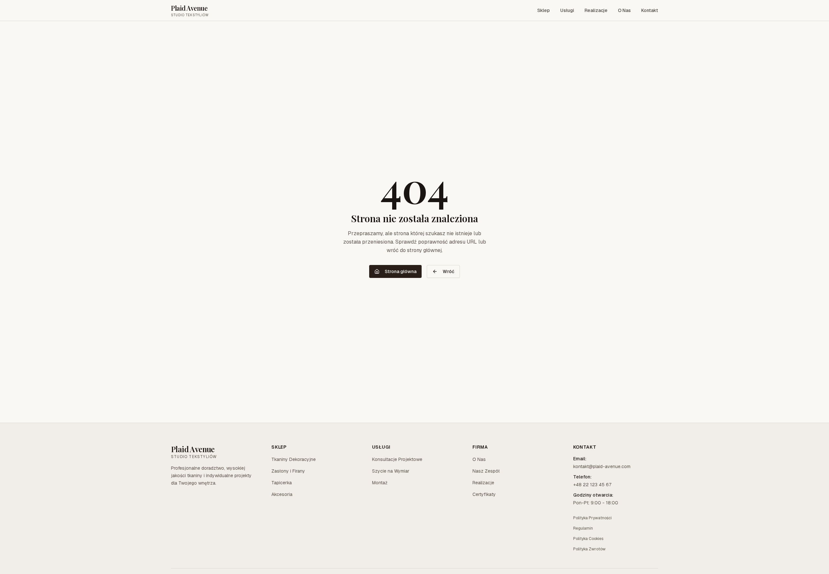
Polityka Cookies (588, 538)
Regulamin (583, 528)
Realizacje (596, 10)
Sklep (543, 10)
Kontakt (649, 10)
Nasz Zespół (486, 471)
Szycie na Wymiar (390, 471)
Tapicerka (281, 483)
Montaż (380, 483)
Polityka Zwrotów (589, 549)
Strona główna (400, 271)
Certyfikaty (484, 494)
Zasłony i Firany (288, 471)
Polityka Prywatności (592, 518)
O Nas (624, 10)
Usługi (567, 10)
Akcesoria (281, 494)
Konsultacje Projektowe (397, 459)
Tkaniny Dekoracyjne (293, 459)
